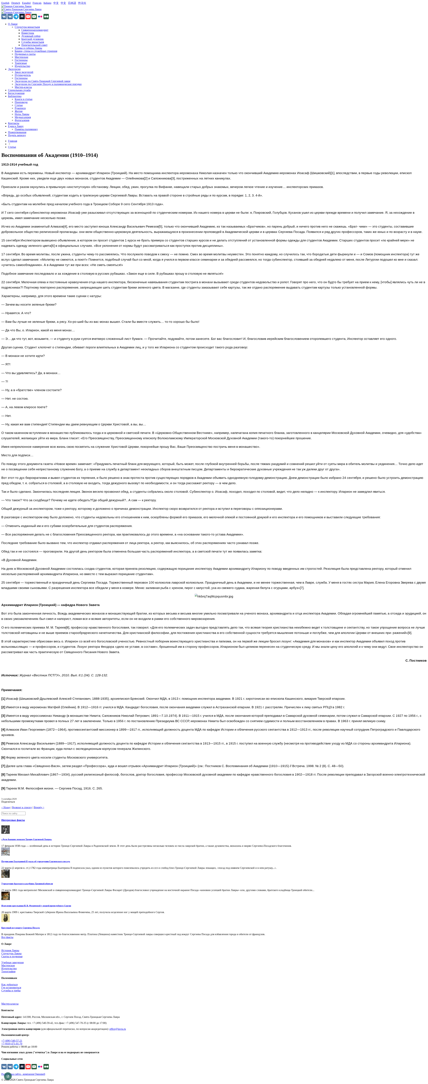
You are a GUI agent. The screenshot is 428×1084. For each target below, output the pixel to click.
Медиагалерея (23, 117)
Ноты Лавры (22, 114)
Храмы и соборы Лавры (28, 48)
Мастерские (21, 57)
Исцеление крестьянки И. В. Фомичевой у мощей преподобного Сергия (36, 905)
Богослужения (16, 93)
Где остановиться (11, 987)
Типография (8, 971)
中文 (56, 3)
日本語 (72, 3)
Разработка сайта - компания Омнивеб (23, 1074)
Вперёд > (39, 807)
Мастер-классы (23, 87)
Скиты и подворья (11, 956)
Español (26, 3)
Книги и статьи (23, 99)
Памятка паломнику (26, 129)
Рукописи (20, 108)
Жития (18, 111)
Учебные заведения (12, 962)
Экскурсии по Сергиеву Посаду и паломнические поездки (48, 84)
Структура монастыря (27, 27)
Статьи (19, 105)
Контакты (13, 123)
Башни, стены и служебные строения (36, 51)
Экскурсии (14, 69)
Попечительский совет (34, 45)
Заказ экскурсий (24, 72)
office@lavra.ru (117, 1029)
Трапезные (21, 63)
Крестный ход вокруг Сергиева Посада (20, 927)
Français (37, 3)
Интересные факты (13, 820)
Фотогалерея (22, 120)
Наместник (27, 33)
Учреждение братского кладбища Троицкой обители (27, 883)
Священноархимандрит (34, 30)
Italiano (47, 3)
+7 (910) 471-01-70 (11, 1043)
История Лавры (10, 950)
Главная (12, 141)
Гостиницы (21, 60)
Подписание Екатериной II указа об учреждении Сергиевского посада (35, 861)
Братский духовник (32, 39)
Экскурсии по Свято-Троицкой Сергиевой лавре (42, 81)
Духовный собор (30, 36)
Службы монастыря (32, 42)
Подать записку (17, 135)
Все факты (7, 937)
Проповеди (21, 102)
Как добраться (9, 984)
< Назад (5, 807)
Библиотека (14, 96)
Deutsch (15, 3)
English (5, 3)
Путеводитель (23, 75)
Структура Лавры (11, 953)
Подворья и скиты (25, 54)
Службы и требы (11, 990)
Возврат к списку (22, 807)
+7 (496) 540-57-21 (11, 1040)
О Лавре (13, 24)
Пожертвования (17, 132)
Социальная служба (19, 90)
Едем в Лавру (16, 126)
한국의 (82, 3)
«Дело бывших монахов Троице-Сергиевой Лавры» (26, 839)
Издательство (22, 66)
